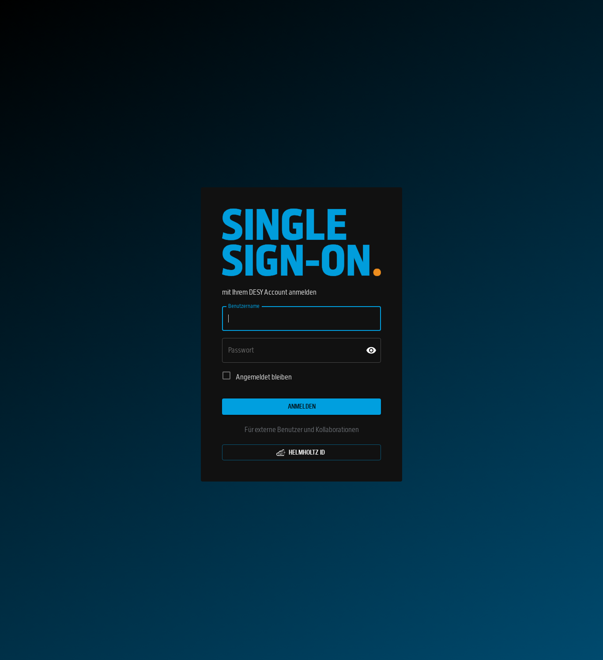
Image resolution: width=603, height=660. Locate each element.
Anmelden (302, 406)
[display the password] (371, 350)
